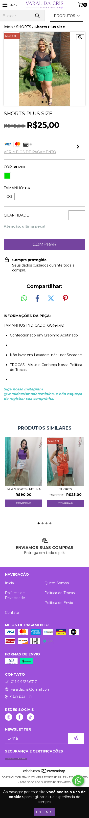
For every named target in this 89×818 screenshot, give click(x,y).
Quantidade (16, 215)
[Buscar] (37, 15)
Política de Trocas (59, 593)
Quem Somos (56, 583)
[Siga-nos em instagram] (8, 717)
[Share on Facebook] (37, 298)
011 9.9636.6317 (24, 682)
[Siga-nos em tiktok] (30, 717)
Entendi (44, 812)
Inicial (10, 583)
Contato (12, 612)
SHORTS (23, 27)
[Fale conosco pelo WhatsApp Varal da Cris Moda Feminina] (78, 780)
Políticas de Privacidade (15, 595)
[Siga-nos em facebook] (19, 717)
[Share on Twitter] (51, 298)
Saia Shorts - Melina (23, 489)
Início (8, 27)
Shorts (65, 489)
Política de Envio (58, 603)
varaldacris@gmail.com (30, 689)
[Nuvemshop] (44, 772)
